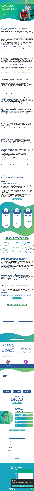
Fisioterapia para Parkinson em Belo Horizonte (9, 295)
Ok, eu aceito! (22, 486)
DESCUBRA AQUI (17, 402)
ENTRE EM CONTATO (8, 16)
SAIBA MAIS (17, 199)
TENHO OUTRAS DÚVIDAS (17, 430)
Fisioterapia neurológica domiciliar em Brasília (21, 294)
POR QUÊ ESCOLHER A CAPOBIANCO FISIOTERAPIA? (24, 415)
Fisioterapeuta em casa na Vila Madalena (24, 295)
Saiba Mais (21, 484)
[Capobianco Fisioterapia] (17, 468)
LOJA (17, 478)
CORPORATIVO (17, 476)
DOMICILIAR (17, 475)
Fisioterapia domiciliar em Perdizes (7, 294)
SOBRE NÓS (17, 473)
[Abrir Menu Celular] (2, 1)
